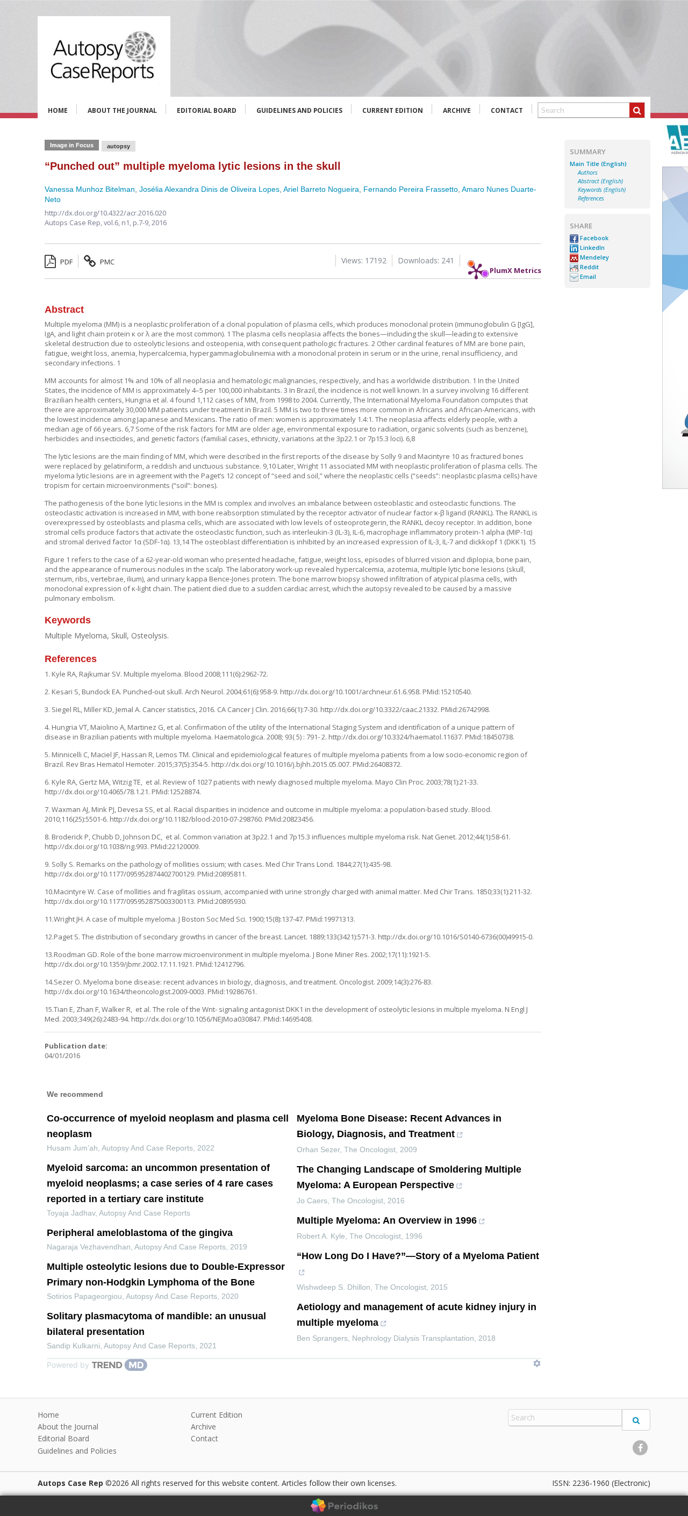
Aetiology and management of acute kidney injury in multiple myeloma (416, 1315)
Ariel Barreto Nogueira (321, 189)
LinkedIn (591, 248)
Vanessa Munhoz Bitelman (90, 189)
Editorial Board (206, 110)
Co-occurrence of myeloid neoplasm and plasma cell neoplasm (168, 1126)
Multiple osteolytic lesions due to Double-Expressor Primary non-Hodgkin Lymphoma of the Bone (166, 1274)
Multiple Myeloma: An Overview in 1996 (387, 1220)
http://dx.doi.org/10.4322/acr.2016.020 (105, 213)
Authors (588, 172)
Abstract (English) (600, 181)
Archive (457, 110)
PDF (66, 262)
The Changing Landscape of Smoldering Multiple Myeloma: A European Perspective (409, 1177)
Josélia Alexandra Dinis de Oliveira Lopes (209, 189)
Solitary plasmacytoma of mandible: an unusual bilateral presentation (156, 1324)
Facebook (593, 238)
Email (587, 277)
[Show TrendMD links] (537, 1363)
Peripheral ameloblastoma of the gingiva (140, 1232)
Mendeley (593, 257)
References (591, 198)
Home (58, 110)
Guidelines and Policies (299, 110)
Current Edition (392, 110)
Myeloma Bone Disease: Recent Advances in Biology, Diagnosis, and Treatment (399, 1126)
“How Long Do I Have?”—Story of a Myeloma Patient (418, 1256)
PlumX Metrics (515, 268)
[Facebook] (640, 1447)
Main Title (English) (598, 164)
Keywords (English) (602, 189)
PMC (106, 262)
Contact (507, 110)
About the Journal (122, 110)
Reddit (588, 267)
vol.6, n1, (118, 222)
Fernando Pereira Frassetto (410, 189)
